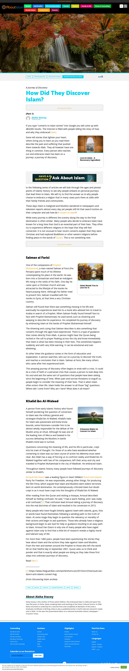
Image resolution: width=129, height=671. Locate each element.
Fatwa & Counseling (102, 6)
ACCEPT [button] (124, 667)
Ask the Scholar (14, 634)
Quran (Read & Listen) (71, 634)
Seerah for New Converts (72, 641)
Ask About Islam (15, 632)
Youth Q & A (43, 10)
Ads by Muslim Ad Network (64, 1)
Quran (28, 6)
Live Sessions (68, 636)
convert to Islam (67, 212)
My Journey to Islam (55, 77)
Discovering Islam (52, 6)
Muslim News (30, 10)
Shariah (66, 6)
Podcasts (67, 639)
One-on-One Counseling (17, 644)
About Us (94, 632)
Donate (55, 10)
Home (29, 77)
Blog (38, 644)
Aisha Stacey (39, 117)
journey (36, 588)
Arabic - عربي (96, 649)
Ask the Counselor (15, 636)
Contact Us (95, 634)
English (94, 642)
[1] (43, 502)
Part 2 (35, 560)
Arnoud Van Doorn (35, 477)
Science (39, 646)
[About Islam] (12, 7)
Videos (75, 6)
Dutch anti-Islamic (92, 477)
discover (76, 588)
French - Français (97, 644)
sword (68, 588)
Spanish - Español (97, 647)
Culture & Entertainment (71, 644)
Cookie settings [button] (114, 667)
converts (45, 588)
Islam (53, 132)
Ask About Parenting (16, 639)
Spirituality (38, 6)
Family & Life (86, 6)
